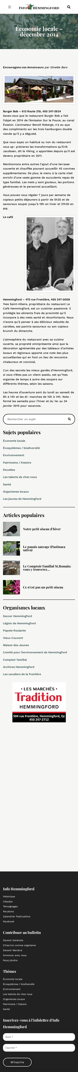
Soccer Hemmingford (17, 616)
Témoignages (10, 906)
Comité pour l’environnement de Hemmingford (35, 652)
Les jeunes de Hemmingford (22, 498)
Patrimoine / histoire (17, 462)
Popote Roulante (14, 630)
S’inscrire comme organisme (19, 945)
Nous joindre (10, 960)
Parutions (8, 911)
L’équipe (8, 901)
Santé (7, 484)
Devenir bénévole (13, 940)
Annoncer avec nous (14, 955)
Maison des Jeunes (16, 645)
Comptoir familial (15, 659)
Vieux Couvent (13, 637)
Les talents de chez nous (20, 477)
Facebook (8, 921)
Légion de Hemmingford (19, 623)
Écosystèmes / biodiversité (21, 448)
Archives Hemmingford (18, 666)
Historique (9, 896)
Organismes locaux (16, 491)
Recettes (9, 469)
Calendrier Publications (16, 916)
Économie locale (14, 440)
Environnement (13, 455)
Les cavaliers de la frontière (22, 674)
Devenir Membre (12, 950)
